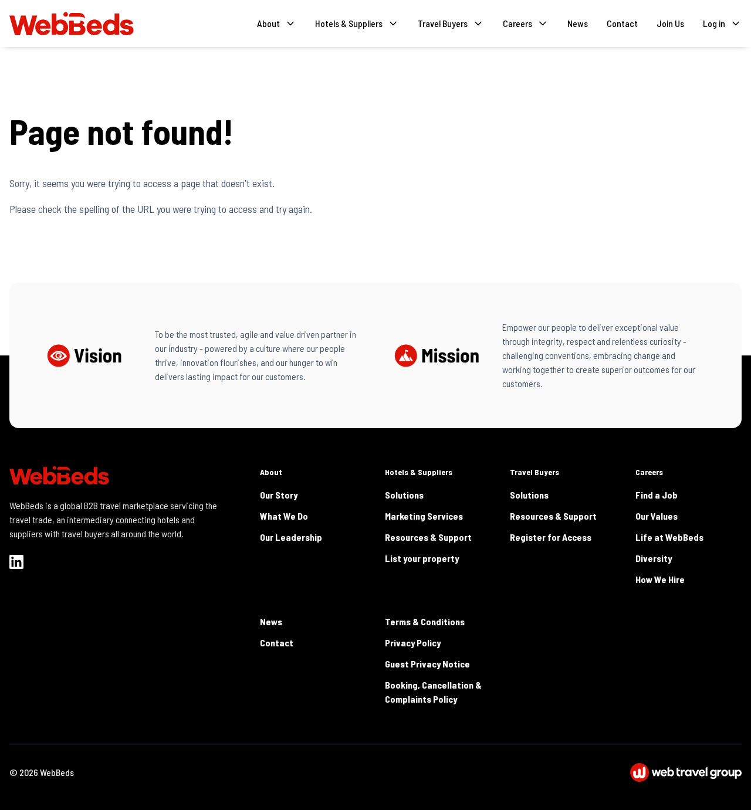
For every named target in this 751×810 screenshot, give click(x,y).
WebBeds (57, 772)
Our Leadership (291, 537)
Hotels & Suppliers (418, 472)
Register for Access (550, 537)
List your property (422, 558)
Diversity (653, 558)
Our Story (278, 494)
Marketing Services (424, 515)
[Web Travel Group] (686, 772)
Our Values (656, 515)
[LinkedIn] (16, 562)
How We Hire (660, 579)
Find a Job (656, 494)
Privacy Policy (413, 642)
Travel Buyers (534, 472)
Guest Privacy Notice (427, 663)
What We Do (284, 515)
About (271, 472)
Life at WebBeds (669, 537)
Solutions (404, 494)
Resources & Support (428, 537)
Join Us (670, 23)
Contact (622, 23)
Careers (649, 472)
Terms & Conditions (425, 621)
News (577, 23)
